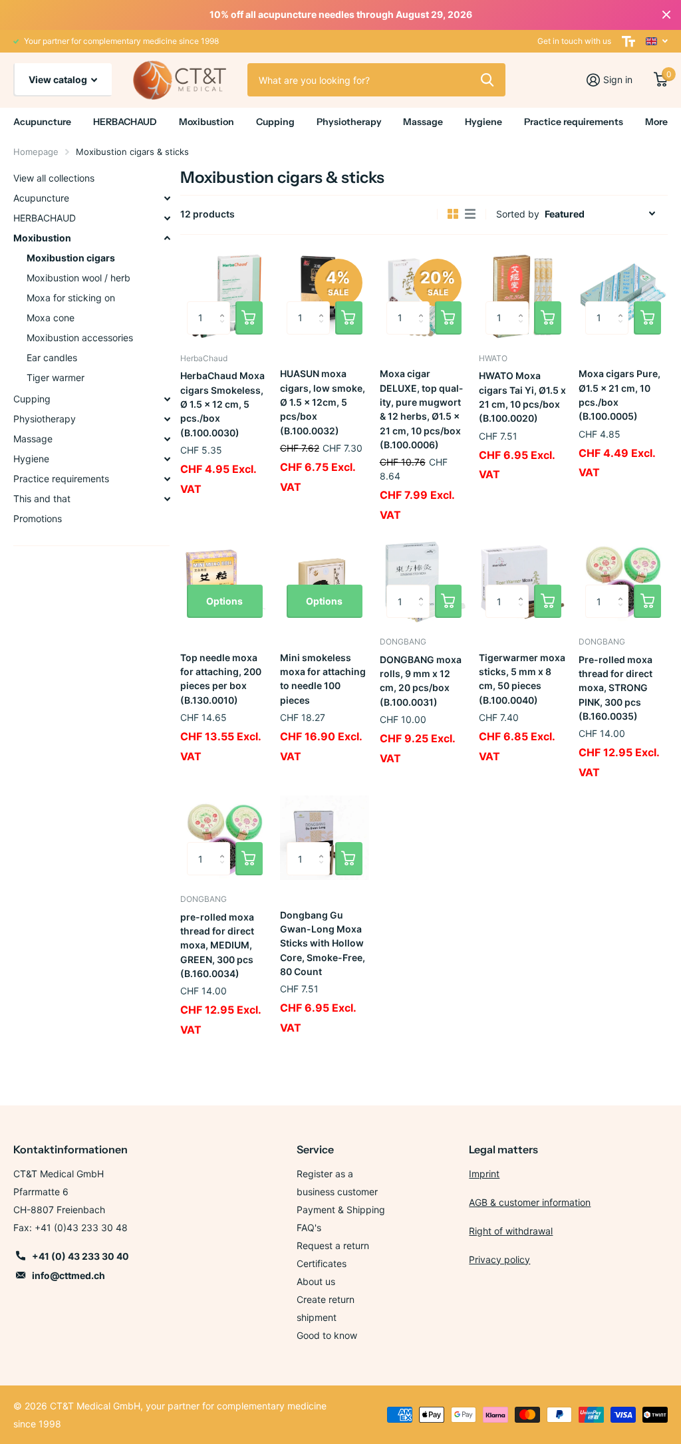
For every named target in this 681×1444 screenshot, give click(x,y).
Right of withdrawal (511, 1230)
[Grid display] (453, 214)
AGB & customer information (530, 1202)
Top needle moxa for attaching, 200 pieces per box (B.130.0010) (220, 679)
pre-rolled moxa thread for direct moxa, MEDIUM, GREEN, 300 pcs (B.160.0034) (217, 945)
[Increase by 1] (225, 306)
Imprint (484, 1173)
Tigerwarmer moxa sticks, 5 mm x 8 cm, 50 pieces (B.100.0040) (522, 679)
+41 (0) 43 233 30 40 (80, 1256)
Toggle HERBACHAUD (167, 218)
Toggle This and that (167, 499)
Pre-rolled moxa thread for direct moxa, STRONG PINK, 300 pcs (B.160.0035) (615, 688)
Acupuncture (41, 198)
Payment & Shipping (341, 1209)
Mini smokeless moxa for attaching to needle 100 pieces (323, 679)
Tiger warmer (55, 377)
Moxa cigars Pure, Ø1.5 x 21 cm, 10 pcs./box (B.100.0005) (619, 395)
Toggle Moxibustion (167, 238)
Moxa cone (50, 317)
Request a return (333, 1245)
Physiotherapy (44, 418)
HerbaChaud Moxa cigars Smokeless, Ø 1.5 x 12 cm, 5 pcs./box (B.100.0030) (222, 404)
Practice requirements (61, 478)
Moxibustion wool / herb (78, 277)
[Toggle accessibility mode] (628, 41)
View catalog (59, 79)
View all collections (53, 178)
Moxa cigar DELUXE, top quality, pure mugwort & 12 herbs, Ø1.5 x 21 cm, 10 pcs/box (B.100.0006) (421, 409)
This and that (41, 498)
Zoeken (487, 79)
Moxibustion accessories (80, 337)
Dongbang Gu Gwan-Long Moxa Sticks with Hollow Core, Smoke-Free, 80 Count (322, 943)
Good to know (327, 1335)
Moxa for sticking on (71, 297)
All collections (42, 122)
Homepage (36, 151)
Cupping (32, 398)
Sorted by (517, 213)
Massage (33, 438)
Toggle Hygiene (167, 459)
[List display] (470, 214)
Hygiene (31, 458)
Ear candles (52, 357)
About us (316, 1281)
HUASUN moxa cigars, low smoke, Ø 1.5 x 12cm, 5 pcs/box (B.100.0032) (322, 402)
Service (315, 1149)
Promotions (37, 518)
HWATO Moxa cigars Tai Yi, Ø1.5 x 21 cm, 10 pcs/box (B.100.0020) (522, 397)
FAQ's (309, 1227)
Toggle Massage (167, 439)
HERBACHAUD (44, 217)
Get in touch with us (574, 41)
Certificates (321, 1263)
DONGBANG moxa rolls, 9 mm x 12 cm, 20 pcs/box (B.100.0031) (421, 681)
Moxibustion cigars (71, 257)
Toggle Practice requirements (167, 479)
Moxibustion (42, 237)
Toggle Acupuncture (167, 198)
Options (224, 601)
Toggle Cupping (167, 399)
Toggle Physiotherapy (167, 419)
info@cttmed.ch (68, 1275)
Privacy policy (499, 1259)
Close (666, 14)
